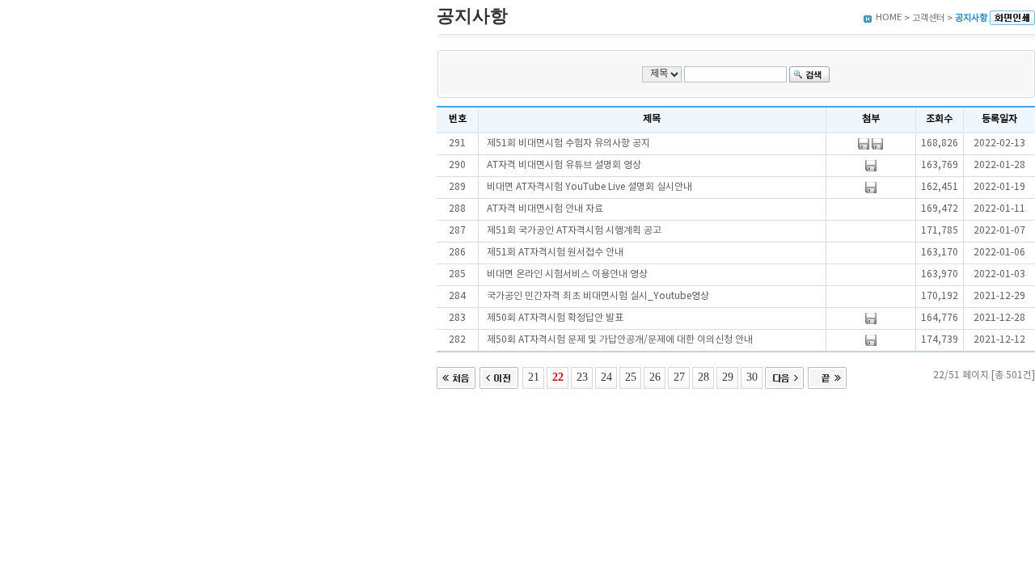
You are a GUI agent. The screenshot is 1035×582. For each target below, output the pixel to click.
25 (630, 376)
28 (703, 376)
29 (727, 376)
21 (533, 376)
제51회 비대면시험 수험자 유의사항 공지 (568, 143)
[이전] (498, 376)
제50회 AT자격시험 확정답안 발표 (555, 318)
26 (655, 376)
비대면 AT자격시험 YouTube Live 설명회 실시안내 (589, 187)
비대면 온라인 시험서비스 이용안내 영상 (567, 274)
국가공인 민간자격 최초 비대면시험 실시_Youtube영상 (598, 296)
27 (679, 376)
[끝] (827, 376)
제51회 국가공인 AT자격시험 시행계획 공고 (574, 231)
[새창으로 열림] (1012, 18)
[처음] (456, 376)
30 (752, 376)
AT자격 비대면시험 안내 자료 (545, 209)
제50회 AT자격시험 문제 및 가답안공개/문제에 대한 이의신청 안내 (620, 340)
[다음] (784, 376)
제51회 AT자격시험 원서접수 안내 (555, 252)
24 (606, 376)
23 (582, 376)
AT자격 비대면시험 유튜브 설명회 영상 (564, 165)
